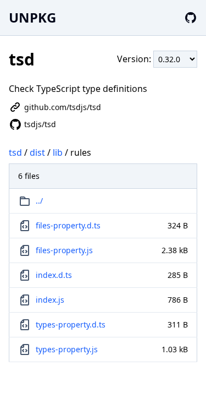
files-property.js (64, 250)
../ (39, 200)
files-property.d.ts (68, 225)
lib (58, 152)
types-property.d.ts (70, 324)
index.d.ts (54, 275)
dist (37, 152)
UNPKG (32, 17)
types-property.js (67, 349)
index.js (50, 299)
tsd (15, 152)
